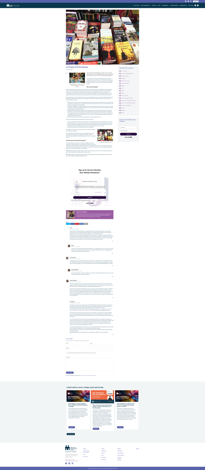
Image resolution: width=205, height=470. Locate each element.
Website (67, 348)
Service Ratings (121, 453)
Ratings (119, 448)
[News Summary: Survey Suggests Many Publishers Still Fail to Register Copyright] (78, 401)
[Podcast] (191, 1)
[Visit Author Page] (71, 215)
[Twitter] (186, 1)
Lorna (71, 227)
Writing (122, 112)
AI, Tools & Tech (124, 71)
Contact (137, 448)
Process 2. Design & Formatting (127, 98)
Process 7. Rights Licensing (126, 105)
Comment (68, 357)
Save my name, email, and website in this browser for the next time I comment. (81, 352)
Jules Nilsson (72, 301)
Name (67, 343)
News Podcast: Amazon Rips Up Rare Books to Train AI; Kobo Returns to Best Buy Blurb (102, 406)
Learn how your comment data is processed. (88, 375)
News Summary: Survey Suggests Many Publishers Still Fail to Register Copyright (78, 405)
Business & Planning (124, 75)
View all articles (71, 434)
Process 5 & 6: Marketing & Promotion (128, 102)
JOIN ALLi (196, 1)
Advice (102, 448)
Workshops (103, 457)
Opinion (122, 90)
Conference (103, 459)
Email (91, 343)
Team (84, 454)
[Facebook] (188, 1)
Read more (72, 427)
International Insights (125, 83)
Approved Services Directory (120, 458)
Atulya (72, 245)
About (84, 448)
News (122, 88)
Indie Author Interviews (125, 80)
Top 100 (122, 107)
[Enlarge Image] (102, 37)
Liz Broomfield (72, 257)
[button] (68, 224)
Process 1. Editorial (124, 95)
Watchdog (123, 110)
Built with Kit (89, 203)
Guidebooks (103, 450)
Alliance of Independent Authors (127, 73)
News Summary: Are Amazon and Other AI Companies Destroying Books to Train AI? (125, 405)
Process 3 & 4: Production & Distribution (128, 100)
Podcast (122, 93)
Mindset (122, 85)
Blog (102, 455)
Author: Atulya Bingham (82, 212)
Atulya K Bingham (74, 269)
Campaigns (123, 78)
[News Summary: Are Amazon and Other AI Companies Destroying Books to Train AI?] (126, 401)
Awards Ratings (121, 455)
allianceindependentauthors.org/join (71, 460)
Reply (112, 241)
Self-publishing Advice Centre (86, 451)
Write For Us (85, 456)
